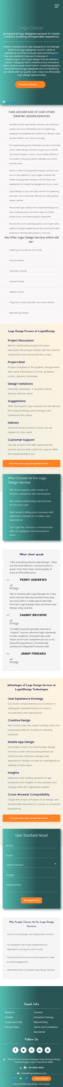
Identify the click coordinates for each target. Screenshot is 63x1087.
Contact (38, 1012)
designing (54, 56)
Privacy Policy (12, 1027)
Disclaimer (39, 1031)
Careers (9, 1017)
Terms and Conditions (46, 1027)
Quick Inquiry (41, 1078)
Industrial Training (43, 1017)
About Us (9, 1012)
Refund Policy (41, 1022)
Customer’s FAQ (13, 1022)
